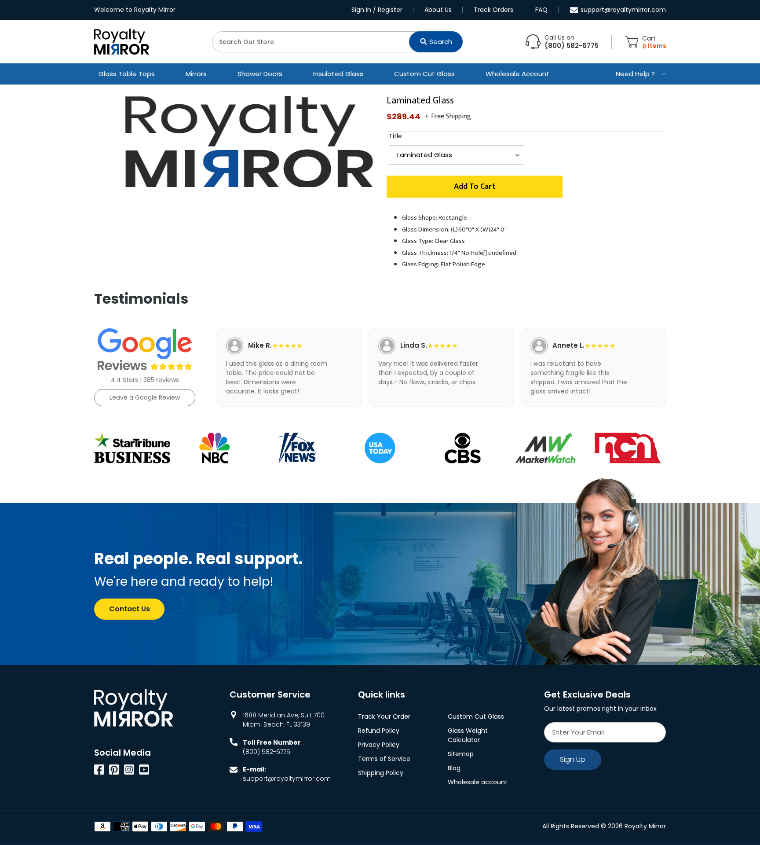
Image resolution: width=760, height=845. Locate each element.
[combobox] (337, 41)
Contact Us (129, 609)
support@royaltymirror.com (623, 9)
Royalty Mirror (645, 826)
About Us (438, 9)
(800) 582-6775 (266, 751)
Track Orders (493, 9)
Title (395, 136)
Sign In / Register (376, 9)
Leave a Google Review (145, 397)
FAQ (541, 9)
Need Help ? (635, 73)
